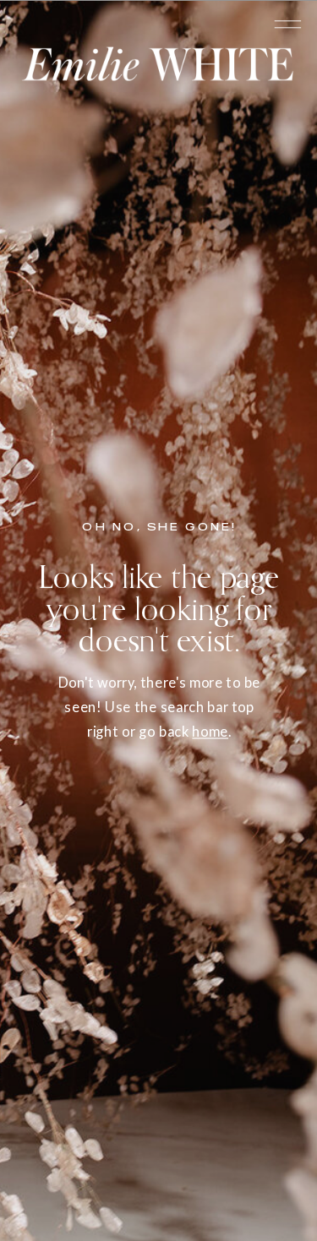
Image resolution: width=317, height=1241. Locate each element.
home (210, 731)
